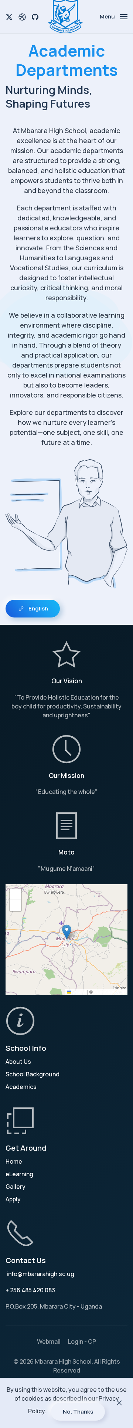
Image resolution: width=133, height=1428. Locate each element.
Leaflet (78, 991)
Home (14, 1161)
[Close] (119, 1402)
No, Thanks (78, 1411)
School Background (32, 1074)
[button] (113, 16)
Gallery (15, 1186)
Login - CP (82, 1341)
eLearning (19, 1174)
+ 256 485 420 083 (30, 1290)
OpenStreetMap (110, 991)
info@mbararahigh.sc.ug (40, 1274)
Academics (21, 1087)
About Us (18, 1062)
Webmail (49, 1341)
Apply (13, 1199)
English (38, 608)
